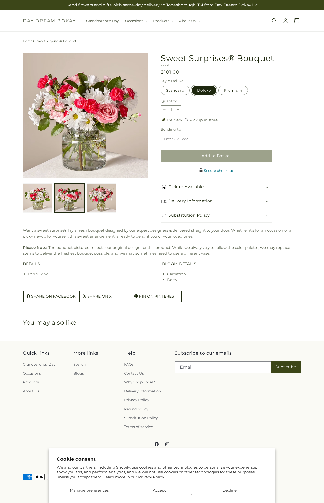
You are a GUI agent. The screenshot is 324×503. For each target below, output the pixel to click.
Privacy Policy (151, 477)
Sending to (178, 129)
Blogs (78, 373)
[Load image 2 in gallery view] (69, 198)
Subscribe (285, 366)
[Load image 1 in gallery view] (37, 198)
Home (27, 41)
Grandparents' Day (39, 364)
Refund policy (136, 409)
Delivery (175, 120)
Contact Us (134, 373)
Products (31, 382)
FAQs (129, 364)
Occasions (32, 373)
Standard (175, 90)
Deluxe (204, 90)
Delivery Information (142, 391)
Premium (233, 90)
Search (79, 364)
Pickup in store (204, 120)
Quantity (169, 101)
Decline (229, 490)
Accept (159, 490)
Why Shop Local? (139, 382)
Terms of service (138, 426)
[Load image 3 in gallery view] (101, 198)
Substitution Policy (141, 417)
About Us (31, 391)
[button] (136, 20)
